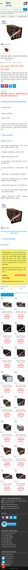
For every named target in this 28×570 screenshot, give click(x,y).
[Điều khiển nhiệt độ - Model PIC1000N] (20, 475)
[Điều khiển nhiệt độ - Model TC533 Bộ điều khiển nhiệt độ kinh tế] (7, 402)
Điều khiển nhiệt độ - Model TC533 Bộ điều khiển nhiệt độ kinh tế (7, 411)
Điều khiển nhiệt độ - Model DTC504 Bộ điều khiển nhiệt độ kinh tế (7, 436)
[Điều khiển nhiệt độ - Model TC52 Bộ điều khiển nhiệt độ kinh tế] (7, 377)
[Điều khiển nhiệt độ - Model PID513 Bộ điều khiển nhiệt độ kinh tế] (20, 451)
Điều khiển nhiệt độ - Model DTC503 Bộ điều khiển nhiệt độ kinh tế (20, 436)
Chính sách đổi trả (7, 560)
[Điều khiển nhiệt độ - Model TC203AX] (20, 352)
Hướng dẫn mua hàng (8, 556)
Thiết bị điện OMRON (8, 537)
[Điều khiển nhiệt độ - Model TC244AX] (7, 352)
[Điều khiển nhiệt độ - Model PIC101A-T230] (20, 303)
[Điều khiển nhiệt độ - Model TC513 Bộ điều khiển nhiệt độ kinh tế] (20, 402)
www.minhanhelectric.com (13, 508)
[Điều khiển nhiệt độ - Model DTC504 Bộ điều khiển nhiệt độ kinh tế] (7, 426)
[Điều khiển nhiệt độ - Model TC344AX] (20, 328)
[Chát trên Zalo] (3, 558)
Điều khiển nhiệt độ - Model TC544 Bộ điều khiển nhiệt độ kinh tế (21, 387)
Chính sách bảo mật (8, 562)
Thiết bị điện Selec (7, 539)
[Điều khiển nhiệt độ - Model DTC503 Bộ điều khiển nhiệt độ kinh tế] (20, 426)
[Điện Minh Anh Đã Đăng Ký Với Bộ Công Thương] (14, 523)
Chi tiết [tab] (3, 91)
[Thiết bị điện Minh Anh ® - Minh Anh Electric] (12, 4)
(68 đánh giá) (8, 60)
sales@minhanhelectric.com (12, 506)
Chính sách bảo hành (8, 558)
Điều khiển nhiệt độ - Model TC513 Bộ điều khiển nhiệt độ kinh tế (21, 411)
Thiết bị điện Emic (7, 541)
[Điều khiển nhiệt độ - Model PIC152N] (7, 475)
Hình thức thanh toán (8, 554)
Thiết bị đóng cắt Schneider (9, 544)
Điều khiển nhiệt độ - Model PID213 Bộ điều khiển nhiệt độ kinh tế (7, 460)
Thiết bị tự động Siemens (9, 533)
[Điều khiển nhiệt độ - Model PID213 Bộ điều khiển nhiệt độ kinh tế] (7, 451)
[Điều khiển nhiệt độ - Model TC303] (7, 328)
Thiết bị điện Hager (7, 535)
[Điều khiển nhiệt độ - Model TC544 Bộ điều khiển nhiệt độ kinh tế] (20, 377)
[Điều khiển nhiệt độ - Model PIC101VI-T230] (7, 303)
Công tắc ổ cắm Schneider (9, 546)
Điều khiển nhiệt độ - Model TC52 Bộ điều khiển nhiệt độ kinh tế (7, 387)
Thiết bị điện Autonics (8, 542)
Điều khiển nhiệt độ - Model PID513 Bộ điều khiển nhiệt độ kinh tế (21, 460)
